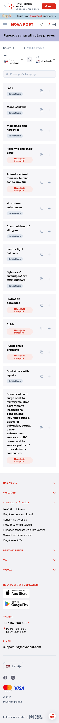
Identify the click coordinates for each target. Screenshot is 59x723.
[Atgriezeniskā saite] (52, 716)
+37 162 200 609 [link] (15, 623)
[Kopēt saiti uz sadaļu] (41, 91)
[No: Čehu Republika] (13, 59)
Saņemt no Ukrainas (15, 519)
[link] (29, 16)
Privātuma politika (12, 701)
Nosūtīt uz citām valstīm (17, 524)
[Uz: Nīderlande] (45, 59)
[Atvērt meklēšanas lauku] (42, 24)
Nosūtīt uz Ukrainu (14, 509)
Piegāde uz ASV (12, 540)
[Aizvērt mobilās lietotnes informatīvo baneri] (5, 6)
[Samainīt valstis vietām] (29, 59)
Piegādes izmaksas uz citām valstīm (24, 530)
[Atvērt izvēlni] (5, 24)
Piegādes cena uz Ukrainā (18, 514)
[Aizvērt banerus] (55, 16)
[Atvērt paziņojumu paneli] (48, 24)
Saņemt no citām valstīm (17, 535)
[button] (19, 48)
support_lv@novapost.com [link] (22, 647)
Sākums (7, 48)
